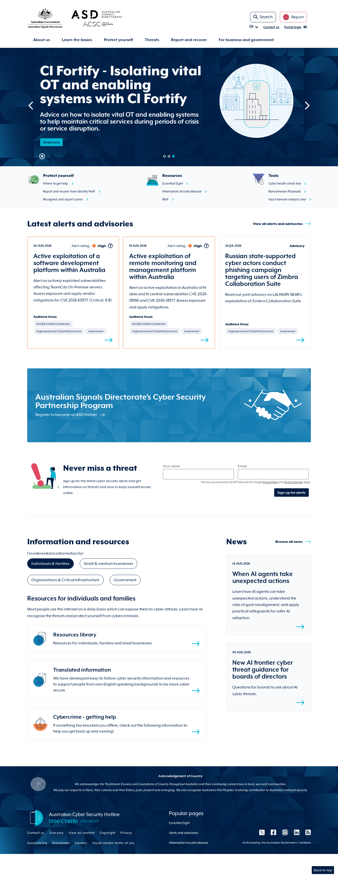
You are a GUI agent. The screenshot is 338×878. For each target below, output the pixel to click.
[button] (164, 156)
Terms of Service (293, 482)
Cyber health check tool (284, 183)
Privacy (126, 833)
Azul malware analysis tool (287, 199)
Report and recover (189, 40)
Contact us (271, 27)
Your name (171, 466)
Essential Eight (172, 183)
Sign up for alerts (291, 492)
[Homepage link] (82, 18)
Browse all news (289, 542)
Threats (152, 40)
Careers (81, 843)
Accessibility (37, 843)
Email (242, 466)
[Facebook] (273, 832)
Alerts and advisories (183, 833)
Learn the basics (77, 40)
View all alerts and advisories (278, 224)
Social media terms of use (113, 843)
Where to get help (55, 183)
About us (41, 40)
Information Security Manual (181, 191)
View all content (82, 833)
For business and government (246, 40)
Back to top (323, 870)
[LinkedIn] (296, 832)
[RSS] (306, 832)
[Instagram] (285, 832)
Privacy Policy (270, 482)
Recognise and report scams (63, 199)
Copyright (108, 833)
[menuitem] (41, 40)
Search (266, 17)
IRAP (165, 199)
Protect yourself (118, 40)
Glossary (56, 833)
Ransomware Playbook (284, 191)
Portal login (292, 27)
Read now (50, 142)
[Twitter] (262, 832)
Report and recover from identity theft (69, 191)
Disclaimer (61, 843)
